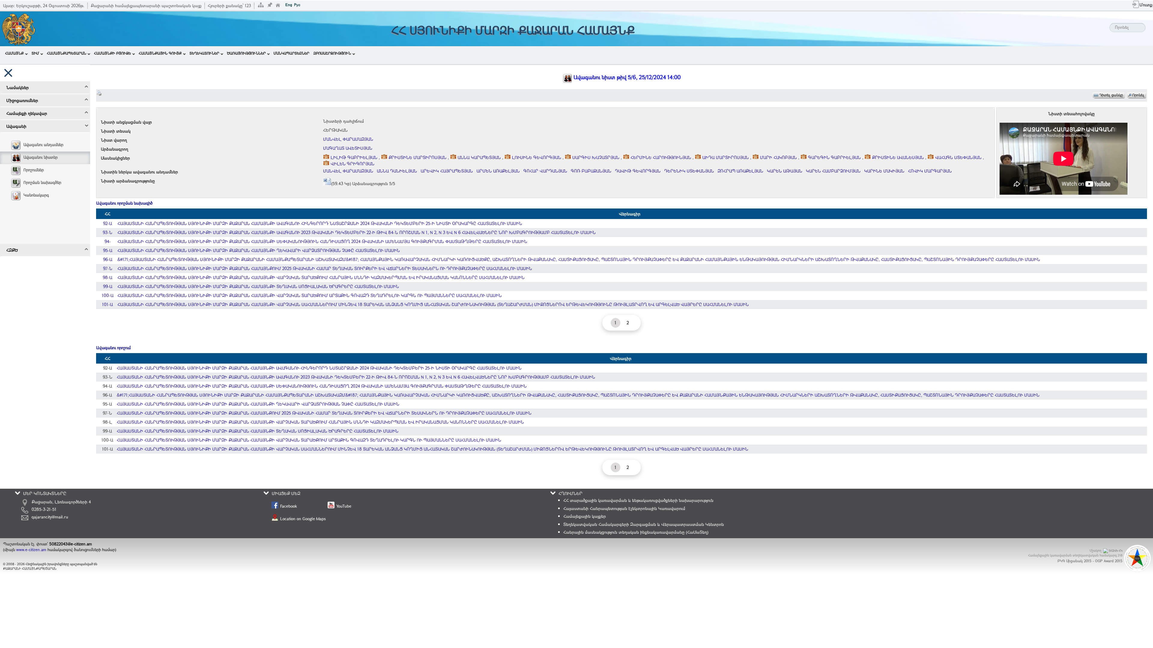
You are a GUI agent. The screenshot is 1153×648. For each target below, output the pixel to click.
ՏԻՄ (35, 53)
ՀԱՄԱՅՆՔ (14, 53)
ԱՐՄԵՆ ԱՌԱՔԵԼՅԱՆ (498, 171)
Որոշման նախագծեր (42, 182)
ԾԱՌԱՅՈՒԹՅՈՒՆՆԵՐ (246, 53)
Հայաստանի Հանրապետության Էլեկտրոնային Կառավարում (624, 508)
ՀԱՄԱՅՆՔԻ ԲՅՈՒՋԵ (112, 53)
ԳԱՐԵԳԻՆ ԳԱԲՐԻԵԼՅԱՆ (834, 157)
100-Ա (107, 295)
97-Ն (107, 268)
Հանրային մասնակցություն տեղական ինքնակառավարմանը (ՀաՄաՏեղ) (635, 532)
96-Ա (107, 259)
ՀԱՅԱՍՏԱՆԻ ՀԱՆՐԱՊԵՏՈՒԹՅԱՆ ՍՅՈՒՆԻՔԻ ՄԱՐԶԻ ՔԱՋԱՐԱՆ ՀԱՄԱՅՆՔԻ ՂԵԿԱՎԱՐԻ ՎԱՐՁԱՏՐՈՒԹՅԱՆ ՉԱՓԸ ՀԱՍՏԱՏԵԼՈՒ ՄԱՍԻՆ (258, 250)
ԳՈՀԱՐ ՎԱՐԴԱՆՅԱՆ (545, 171)
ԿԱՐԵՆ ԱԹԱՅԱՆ (784, 171)
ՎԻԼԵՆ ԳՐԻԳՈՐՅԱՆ (351, 163)
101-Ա (107, 304)
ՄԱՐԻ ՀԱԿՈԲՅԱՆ (778, 157)
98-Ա (107, 277)
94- (107, 241)
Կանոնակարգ (36, 195)
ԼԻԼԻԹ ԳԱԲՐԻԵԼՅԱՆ (354, 157)
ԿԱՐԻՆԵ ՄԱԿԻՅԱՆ (884, 171)
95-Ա (107, 250)
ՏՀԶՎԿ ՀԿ (1115, 551)
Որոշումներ (33, 169)
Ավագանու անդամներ (43, 144)
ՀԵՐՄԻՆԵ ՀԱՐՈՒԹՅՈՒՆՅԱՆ (660, 157)
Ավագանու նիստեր (40, 157)
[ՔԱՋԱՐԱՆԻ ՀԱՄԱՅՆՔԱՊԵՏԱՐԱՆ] (18, 28)
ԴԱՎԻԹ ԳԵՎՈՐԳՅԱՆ (638, 171)
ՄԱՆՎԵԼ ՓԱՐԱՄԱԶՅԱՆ (348, 139)
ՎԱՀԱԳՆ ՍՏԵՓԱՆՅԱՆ (958, 157)
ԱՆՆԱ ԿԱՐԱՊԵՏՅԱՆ (479, 157)
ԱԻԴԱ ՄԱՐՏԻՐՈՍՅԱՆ (725, 157)
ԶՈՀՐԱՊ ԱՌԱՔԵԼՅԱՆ (740, 171)
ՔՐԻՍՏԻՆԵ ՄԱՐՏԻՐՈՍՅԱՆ (417, 157)
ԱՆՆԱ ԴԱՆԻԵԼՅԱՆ (397, 171)
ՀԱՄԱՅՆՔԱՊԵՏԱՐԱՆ (66, 53)
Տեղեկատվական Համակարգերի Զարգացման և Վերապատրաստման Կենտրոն (643, 524)
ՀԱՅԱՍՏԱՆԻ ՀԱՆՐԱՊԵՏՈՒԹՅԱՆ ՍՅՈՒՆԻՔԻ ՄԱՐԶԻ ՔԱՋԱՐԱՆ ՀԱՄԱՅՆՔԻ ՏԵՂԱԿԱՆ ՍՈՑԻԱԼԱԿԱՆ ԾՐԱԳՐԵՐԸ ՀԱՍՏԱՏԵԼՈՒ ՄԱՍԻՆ (258, 286)
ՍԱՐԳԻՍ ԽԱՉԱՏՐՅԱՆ (596, 157)
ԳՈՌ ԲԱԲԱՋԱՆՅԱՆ (591, 171)
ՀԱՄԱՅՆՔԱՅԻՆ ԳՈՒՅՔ (160, 53)
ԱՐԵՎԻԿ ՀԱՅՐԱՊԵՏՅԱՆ (447, 171)
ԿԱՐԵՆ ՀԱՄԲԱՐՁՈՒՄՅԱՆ (833, 171)
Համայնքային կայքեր (584, 516)
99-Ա (107, 286)
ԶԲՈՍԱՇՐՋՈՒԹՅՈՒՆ (332, 53)
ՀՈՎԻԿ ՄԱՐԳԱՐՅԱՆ (930, 171)
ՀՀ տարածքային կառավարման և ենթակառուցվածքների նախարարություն (638, 500)
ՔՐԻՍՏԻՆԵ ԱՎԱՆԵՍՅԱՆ (898, 157)
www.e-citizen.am (31, 549)
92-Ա (107, 223)
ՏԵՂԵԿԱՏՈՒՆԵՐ (204, 53)
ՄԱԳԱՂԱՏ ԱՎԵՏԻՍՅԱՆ (347, 148)
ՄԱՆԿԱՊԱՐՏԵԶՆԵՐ (291, 53)
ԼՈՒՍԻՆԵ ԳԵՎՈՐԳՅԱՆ (536, 157)
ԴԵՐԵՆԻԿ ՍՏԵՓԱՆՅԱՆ (689, 171)
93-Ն (107, 232)
